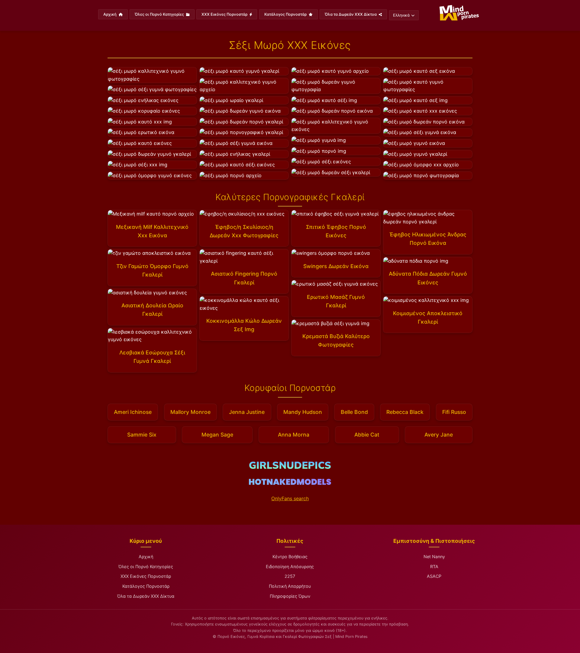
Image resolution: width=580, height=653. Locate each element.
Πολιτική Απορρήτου (290, 586)
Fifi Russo (454, 412)
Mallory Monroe (190, 412)
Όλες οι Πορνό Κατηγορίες (160, 14)
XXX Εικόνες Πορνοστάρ (224, 14)
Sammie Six (141, 434)
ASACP (434, 576)
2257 (290, 576)
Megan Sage (217, 434)
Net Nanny (434, 556)
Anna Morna (293, 434)
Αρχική (110, 14)
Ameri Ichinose (133, 412)
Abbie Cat (366, 434)
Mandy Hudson (302, 412)
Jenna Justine (247, 412)
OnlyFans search (290, 498)
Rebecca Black (405, 412)
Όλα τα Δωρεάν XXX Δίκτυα (351, 14)
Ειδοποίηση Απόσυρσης (290, 566)
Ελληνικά (401, 15)
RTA (434, 566)
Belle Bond (354, 412)
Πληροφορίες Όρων (290, 596)
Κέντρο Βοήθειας (290, 556)
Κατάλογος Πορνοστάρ (286, 14)
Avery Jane (438, 434)
